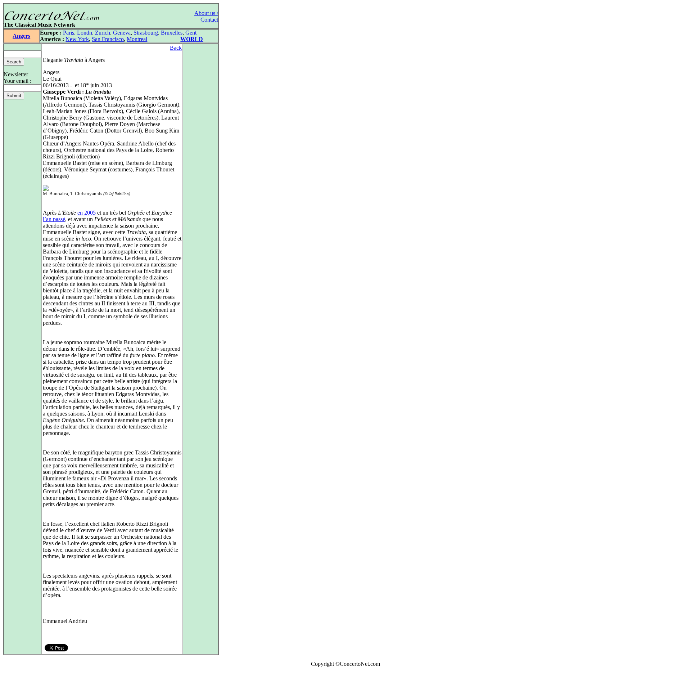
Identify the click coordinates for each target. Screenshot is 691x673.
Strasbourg (146, 33)
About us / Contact (206, 16)
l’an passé (54, 219)
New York (77, 39)
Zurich (102, 33)
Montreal (137, 39)
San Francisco (108, 39)
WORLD (191, 39)
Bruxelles (171, 33)
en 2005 (86, 213)
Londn (84, 33)
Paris (68, 33)
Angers (21, 36)
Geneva (122, 33)
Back (176, 48)
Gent (191, 33)
